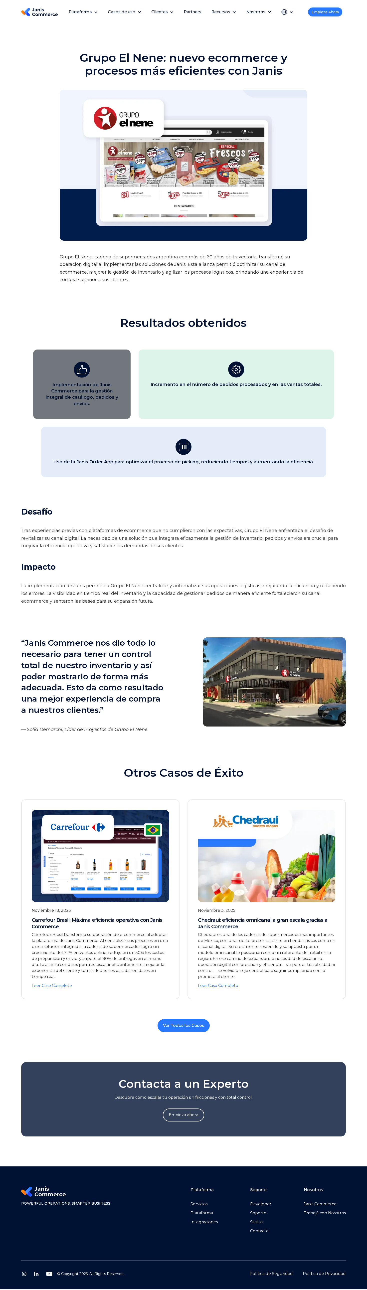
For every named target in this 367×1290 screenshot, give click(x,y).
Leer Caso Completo (52, 985)
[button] (83, 11)
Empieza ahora (183, 1114)
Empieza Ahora (325, 12)
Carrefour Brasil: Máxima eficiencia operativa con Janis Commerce (97, 923)
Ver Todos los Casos (183, 1025)
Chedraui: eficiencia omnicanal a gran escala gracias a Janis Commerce (263, 923)
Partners (192, 11)
